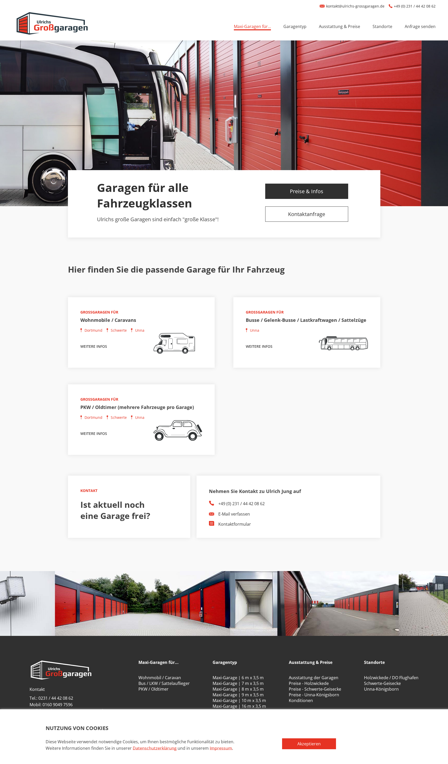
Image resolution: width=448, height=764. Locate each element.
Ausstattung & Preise (339, 26)
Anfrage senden (420, 26)
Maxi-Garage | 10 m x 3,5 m (239, 700)
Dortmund (93, 330)
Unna (139, 330)
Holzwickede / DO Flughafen (391, 677)
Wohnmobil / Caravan (159, 677)
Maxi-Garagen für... (252, 26)
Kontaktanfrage (306, 214)
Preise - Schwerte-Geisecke (315, 689)
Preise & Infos (306, 191)
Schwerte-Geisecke (382, 683)
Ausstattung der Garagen (313, 677)
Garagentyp (294, 26)
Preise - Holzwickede (309, 683)
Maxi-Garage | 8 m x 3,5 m (238, 689)
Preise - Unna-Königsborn (314, 695)
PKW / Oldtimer (153, 689)
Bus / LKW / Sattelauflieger (164, 683)
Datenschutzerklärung (155, 748)
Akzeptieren (309, 744)
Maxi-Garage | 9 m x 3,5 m (238, 695)
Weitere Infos (93, 346)
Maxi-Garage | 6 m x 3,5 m (238, 677)
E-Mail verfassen (234, 514)
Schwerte (119, 330)
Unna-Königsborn (381, 689)
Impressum (221, 748)
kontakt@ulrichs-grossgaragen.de (355, 6)
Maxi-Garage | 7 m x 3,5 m (238, 683)
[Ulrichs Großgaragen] (52, 26)
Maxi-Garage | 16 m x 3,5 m (239, 706)
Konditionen (301, 700)
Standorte (382, 26)
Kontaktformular (234, 524)
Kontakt (37, 689)
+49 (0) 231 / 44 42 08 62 (415, 6)
